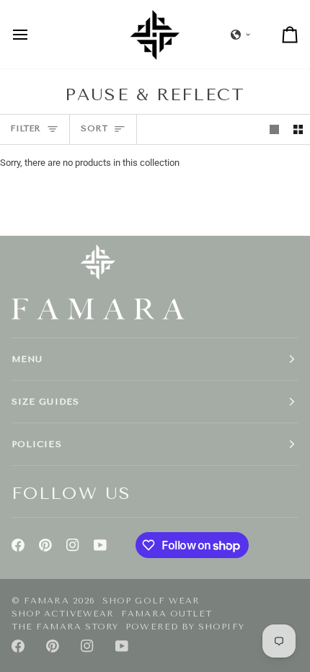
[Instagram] (72, 545)
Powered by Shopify (184, 627)
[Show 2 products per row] (298, 129)
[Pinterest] (45, 545)
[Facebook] (18, 545)
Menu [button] (27, 359)
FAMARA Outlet (166, 614)
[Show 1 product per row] (274, 129)
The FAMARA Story (65, 627)
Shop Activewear (63, 614)
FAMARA (46, 601)
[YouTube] (100, 545)
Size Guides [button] (45, 402)
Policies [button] (37, 444)
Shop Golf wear (151, 601)
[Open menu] (33, 34)
